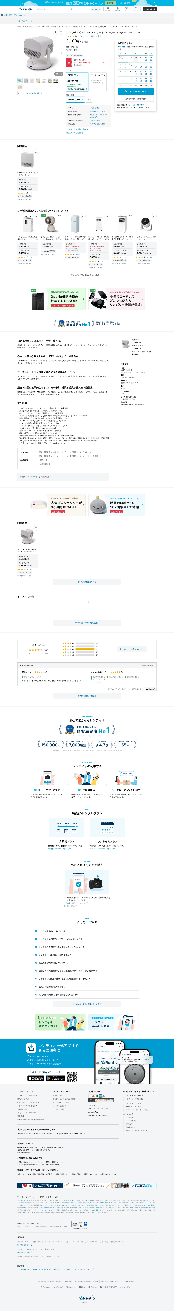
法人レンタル (149, 1202)
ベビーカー (36, 1210)
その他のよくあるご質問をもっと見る (87, 1004)
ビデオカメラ (128, 1200)
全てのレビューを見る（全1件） (132, 649)
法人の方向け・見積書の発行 (136, 99)
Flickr (83, 1287)
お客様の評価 (22, 1109)
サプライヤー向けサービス (133, 1096)
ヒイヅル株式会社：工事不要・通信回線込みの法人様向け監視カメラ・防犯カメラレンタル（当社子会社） (54, 1269)
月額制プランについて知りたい (59, 849)
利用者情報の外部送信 (84, 1281)
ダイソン (132, 1205)
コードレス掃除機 (149, 1205)
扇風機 (131, 1207)
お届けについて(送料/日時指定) (64, 1099)
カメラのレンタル (22, 1200)
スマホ (72, 1205)
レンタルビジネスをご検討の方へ (137, 1091)
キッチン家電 (107, 1207)
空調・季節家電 (44, 452)
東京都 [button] (122, 47)
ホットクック (68, 1207)
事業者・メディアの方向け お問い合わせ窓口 (36, 1170)
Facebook (46, 1287)
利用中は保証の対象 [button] (97, 124)
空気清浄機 (88, 1205)
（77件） (102, 261)
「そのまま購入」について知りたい (77, 903)
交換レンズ (80, 1200)
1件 (97, 649)
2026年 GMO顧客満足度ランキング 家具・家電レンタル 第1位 (87, 736)
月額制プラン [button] (95, 108)
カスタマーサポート (61, 1091)
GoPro (86, 1200)
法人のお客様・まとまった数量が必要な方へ (36, 1129)
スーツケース (103, 1210)
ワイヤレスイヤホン (105, 1202)
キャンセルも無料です (135, 105)
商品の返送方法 (23, 1099)
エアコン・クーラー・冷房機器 (64, 452)
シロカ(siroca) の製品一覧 (34, 93)
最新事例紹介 (130, 1127)
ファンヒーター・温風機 (89, 456)
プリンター (44, 1205)
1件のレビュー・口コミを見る (90, 36)
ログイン (97, 9)
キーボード (52, 1205)
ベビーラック (45, 1210)
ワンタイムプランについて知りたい (101, 849)
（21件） (31, 257)
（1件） (30, 193)
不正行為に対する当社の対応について (111, 1281)
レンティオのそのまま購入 (27, 1106)
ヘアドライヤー (44, 1207)
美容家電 (60, 1207)
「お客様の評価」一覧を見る (87, 696)
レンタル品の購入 (59, 1106)
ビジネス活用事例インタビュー (136, 1130)
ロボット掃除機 (123, 1205)
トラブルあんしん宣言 (61, 1102)
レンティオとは (24, 1091)
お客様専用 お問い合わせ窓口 (29, 1158)
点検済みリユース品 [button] (97, 111)
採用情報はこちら (23, 1245)
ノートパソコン (28, 1205)
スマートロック (117, 1202)
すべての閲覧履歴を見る (87, 582)
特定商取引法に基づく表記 (46, 1281)
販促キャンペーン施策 (133, 1106)
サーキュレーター (86, 452)
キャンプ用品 (84, 1210)
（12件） (126, 257)
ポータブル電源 (93, 1210)
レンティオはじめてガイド (27, 1096)
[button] (55, 32)
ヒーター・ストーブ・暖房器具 (64, 456)
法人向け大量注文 (149, 9)
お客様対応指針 (129, 1281)
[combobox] (55, 9)
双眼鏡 (52, 1202)
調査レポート (130, 1124)
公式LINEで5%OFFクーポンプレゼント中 (118, 1287)
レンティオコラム (132, 1121)
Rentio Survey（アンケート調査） (137, 1110)
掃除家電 (24, 1207)
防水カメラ (147, 1200)
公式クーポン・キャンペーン (28, 1102)
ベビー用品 (56, 1210)
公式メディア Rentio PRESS (28, 1113)
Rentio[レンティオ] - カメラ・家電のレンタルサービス (37, 1197)
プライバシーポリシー (69, 1281)
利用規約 (58, 1281)
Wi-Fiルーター (64, 1205)
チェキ (73, 1202)
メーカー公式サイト (32, 477)
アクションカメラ (106, 1200)
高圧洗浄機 (144, 1207)
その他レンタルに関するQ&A (76, 129)
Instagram (72, 1287)
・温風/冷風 (43, 460)
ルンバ (113, 1205)
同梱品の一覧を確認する (74, 133)
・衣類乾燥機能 (44, 464)
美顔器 (52, 1207)
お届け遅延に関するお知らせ (15, 15)
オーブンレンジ (83, 1207)
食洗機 (75, 1207)
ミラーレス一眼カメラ (68, 1200)
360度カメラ (93, 1200)
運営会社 (20, 1116)
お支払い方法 (58, 1096)
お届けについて (24, 1143)
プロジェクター (79, 1205)
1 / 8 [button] (60, 74)
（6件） (78, 254)
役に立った (151, 689)
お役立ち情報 (128, 1114)
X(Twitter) (59, 1287)
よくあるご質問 (59, 1109)
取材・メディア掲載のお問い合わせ (30, 1120)
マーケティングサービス (132, 1103)
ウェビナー (129, 1117)
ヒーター (137, 1207)
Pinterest (93, 1287)
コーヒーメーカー (94, 1207)
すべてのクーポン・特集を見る (87, 623)
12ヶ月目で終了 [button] (96, 120)
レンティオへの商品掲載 (134, 1099)
